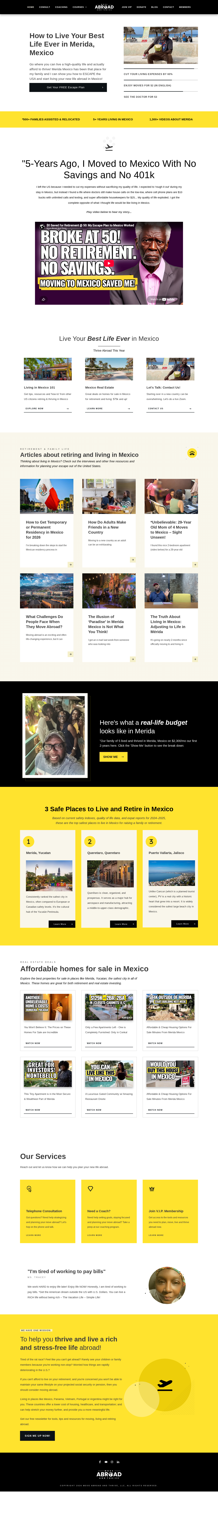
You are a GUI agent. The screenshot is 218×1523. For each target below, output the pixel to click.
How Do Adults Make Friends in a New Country (107, 527)
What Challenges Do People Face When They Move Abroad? (44, 621)
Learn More (33, 1235)
